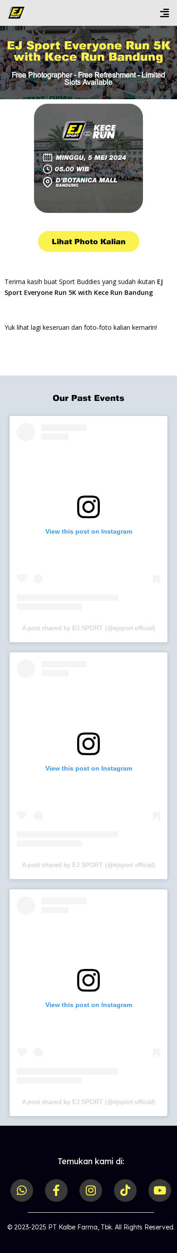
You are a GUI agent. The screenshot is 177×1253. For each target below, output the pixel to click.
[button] (160, 13)
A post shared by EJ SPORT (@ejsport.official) (88, 627)
